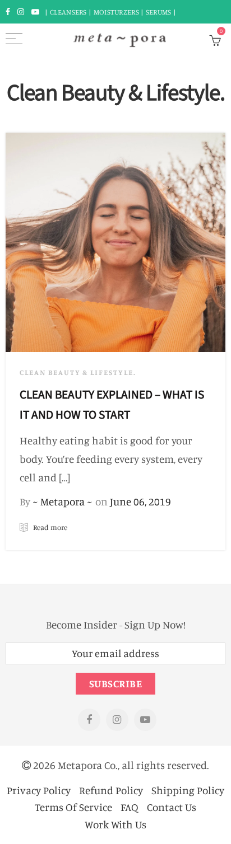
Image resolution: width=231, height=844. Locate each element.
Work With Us (115, 824)
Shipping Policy (187, 790)
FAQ (129, 806)
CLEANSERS (68, 11)
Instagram (117, 720)
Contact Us (171, 806)
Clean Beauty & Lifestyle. (78, 372)
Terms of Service (73, 806)
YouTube (145, 720)
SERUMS (159, 11)
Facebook (89, 720)
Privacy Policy (39, 790)
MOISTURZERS (116, 11)
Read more (49, 527)
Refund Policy (111, 790)
